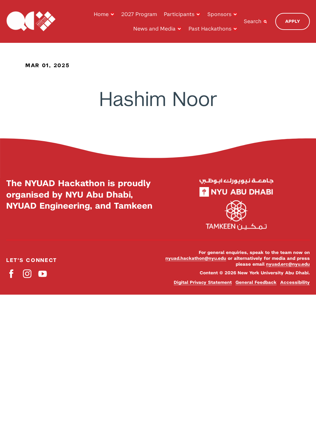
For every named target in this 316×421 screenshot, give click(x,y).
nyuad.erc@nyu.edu (288, 264)
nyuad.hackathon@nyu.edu (195, 258)
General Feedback (255, 282)
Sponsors (219, 14)
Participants (179, 14)
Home (101, 14)
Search (252, 21)
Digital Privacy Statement (203, 282)
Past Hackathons (210, 28)
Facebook (11, 273)
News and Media (154, 28)
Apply (292, 21)
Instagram (27, 273)
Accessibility (295, 282)
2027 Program (139, 14)
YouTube (42, 273)
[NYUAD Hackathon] (31, 21)
